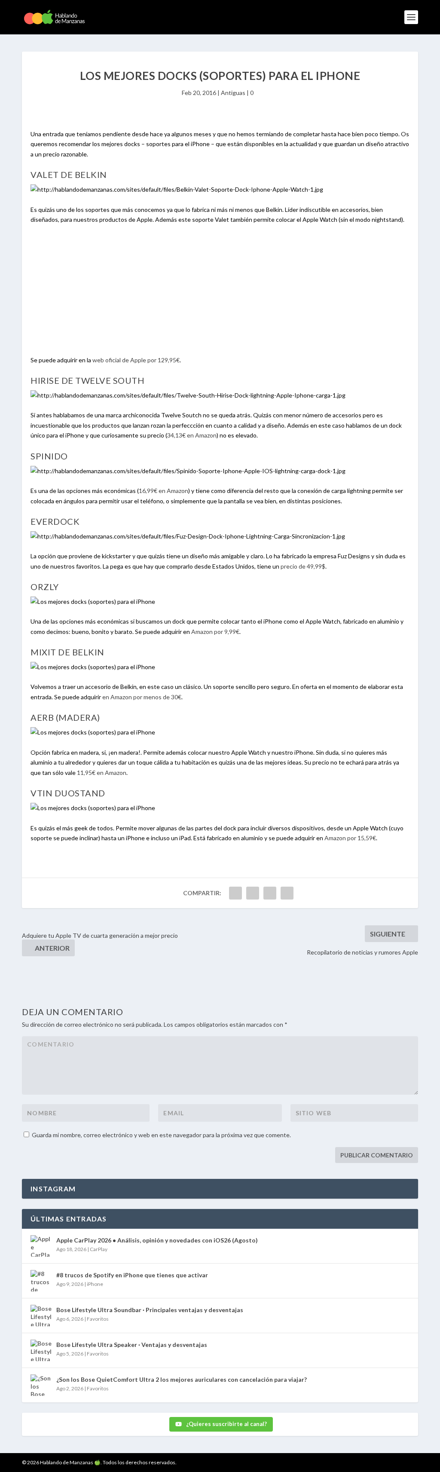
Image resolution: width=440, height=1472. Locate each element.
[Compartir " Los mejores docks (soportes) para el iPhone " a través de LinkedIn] (269, 893)
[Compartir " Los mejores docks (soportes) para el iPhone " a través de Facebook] (235, 893)
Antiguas (233, 92)
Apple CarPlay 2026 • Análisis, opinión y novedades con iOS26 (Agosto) (157, 1240)
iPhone (95, 1284)
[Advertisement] (220, 295)
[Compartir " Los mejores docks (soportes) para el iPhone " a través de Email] (287, 893)
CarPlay (98, 1249)
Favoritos (98, 1319)
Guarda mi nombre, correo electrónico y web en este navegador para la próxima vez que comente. (161, 1134)
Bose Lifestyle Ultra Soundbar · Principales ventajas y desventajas (149, 1309)
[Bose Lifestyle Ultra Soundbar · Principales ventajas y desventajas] (41, 1315)
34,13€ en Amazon (192, 435)
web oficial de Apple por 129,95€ (136, 360)
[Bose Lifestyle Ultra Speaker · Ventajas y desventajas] (41, 1350)
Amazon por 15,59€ (350, 838)
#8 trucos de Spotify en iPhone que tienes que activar (132, 1275)
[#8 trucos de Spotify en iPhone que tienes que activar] (41, 1280)
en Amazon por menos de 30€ (141, 697)
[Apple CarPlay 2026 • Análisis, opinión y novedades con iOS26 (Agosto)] (41, 1246)
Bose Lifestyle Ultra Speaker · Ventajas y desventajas (131, 1344)
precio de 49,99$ (303, 566)
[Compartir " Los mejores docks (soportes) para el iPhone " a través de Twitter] (252, 893)
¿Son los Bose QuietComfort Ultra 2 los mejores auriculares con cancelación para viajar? (181, 1379)
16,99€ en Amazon (163, 490)
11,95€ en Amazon (101, 772)
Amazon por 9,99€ (215, 631)
